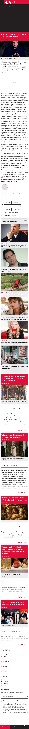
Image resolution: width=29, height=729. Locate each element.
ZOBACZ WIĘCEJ (17, 209)
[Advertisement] (14, 20)
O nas (4, 656)
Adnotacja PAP (6, 674)
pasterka (8, 202)
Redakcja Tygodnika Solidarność (10, 654)
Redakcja (5, 666)
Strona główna (4, 5)
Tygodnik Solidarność (13, 5)
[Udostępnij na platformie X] (19, 193)
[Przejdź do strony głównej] (10, 2)
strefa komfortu (16, 202)
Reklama (5, 676)
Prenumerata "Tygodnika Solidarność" (12, 659)
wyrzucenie (16, 206)
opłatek (18, 199)
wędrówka (8, 206)
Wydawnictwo (6, 661)
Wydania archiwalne (7, 669)
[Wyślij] (27, 696)
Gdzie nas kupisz (7, 664)
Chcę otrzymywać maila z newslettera (12, 701)
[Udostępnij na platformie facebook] (17, 193)
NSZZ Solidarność (25, 2)
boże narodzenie (9, 199)
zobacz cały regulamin (8, 714)
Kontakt (5, 671)
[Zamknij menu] (2, 2)
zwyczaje (8, 209)
